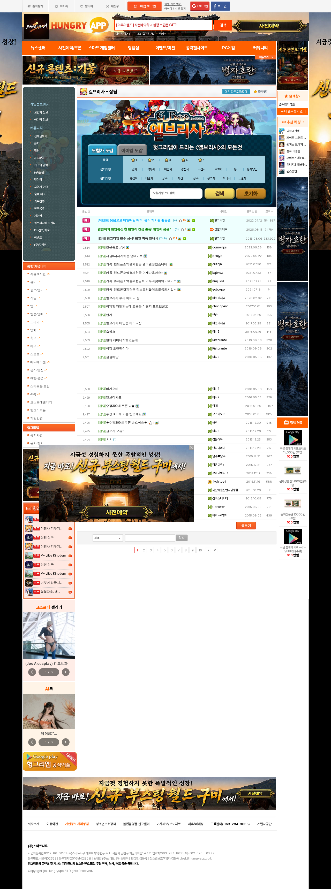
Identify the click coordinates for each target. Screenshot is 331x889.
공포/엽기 (38, 290)
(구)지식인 (40, 245)
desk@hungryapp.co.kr (196, 858)
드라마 (36, 322)
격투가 (151, 169)
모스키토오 (218, 414)
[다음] (208, 550)
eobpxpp (218, 289)
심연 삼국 (47, 537)
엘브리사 (96, 91)
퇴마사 (227, 178)
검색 (223, 25)
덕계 (214, 406)
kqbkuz (217, 273)
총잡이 (134, 178)
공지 (36, 143)
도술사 (242, 178)
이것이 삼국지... (51, 582)
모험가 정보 (41, 112)
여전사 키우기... (51, 528)
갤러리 (38, 179)
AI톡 (35, 394)
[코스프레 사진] (49, 635)
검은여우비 (218, 439)
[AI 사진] (49, 711)
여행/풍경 (38, 378)
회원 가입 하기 (173, 4)
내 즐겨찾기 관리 (293, 111)
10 (200, 550)
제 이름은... (49, 734)
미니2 (215, 331)
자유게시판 (40, 274)
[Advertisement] (176, 373)
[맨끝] (215, 550)
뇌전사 (202, 169)
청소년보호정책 (106, 824)
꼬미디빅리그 (220, 473)
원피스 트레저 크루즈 (297, 144)
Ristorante (219, 340)
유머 (35, 282)
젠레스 (162, 34)
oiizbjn (217, 264)
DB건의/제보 (42, 230)
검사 (134, 169)
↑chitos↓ (219, 481)
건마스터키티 (220, 498)
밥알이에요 (220, 229)
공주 (195, 178)
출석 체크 (39, 194)
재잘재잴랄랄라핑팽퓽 (225, 490)
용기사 (211, 178)
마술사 (149, 178)
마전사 (168, 169)
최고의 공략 (41, 165)
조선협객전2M (146, 34)
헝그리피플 (38, 410)
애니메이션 (40, 362)
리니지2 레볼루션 (296, 164)
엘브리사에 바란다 (45, 223)
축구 (35, 338)
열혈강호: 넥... (50, 592)
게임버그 (39, 216)
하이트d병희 (219, 515)
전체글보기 (40, 136)
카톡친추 (39, 201)
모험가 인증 (41, 187)
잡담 (36, 151)
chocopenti (220, 306)
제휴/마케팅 (196, 824)
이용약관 (52, 824)
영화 (35, 330)
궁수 (164, 178)
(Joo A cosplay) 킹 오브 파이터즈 (51, 664)
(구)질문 (39, 172)
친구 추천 (39, 208)
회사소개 (33, 824)
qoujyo (217, 256)
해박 (214, 422)
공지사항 (36, 435)
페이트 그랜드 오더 (297, 138)
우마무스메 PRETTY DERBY (297, 158)
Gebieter (218, 507)
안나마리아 (218, 448)
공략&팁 (39, 158)
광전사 (185, 169)
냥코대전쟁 (292, 131)
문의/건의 (36, 443)
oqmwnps (219, 247)
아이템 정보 (41, 119)
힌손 (214, 315)
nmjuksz (218, 281)
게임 (35, 298)
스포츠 (36, 354)
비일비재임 (218, 298)
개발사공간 (264, 824)
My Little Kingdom (53, 555)
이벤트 (38, 237)
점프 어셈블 (293, 151)
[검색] (181, 538)
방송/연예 (38, 314)
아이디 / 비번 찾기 (175, 8)
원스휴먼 (291, 171)
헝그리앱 (219, 220)
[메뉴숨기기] (265, 57)
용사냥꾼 (252, 169)
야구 (35, 346)
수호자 (218, 169)
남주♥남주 (218, 456)
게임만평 (36, 418)
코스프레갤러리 (41, 402)
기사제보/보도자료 (169, 824)
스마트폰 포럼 (40, 386)
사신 (180, 178)
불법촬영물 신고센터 (136, 824)
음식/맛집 (38, 370)
